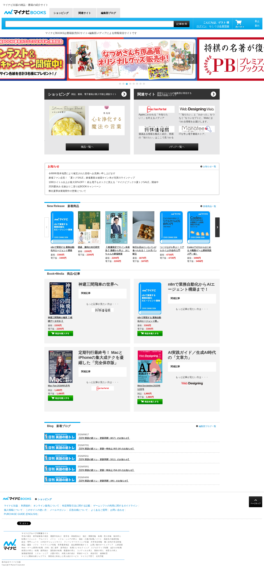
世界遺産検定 (63, 545)
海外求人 (117, 536)
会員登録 (224, 26)
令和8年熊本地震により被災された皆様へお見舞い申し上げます (82, 173)
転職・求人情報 (104, 536)
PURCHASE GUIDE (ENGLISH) (20, 514)
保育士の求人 (111, 550)
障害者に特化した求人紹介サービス (63, 556)
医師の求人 (99, 550)
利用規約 (25, 505)
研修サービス (83, 553)
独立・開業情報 (89, 536)
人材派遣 (119, 545)
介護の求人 (55, 553)
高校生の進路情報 (111, 539)
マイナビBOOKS (25, 11)
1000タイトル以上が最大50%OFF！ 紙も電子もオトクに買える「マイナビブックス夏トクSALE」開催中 (104, 182)
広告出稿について (78, 510)
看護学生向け (56, 536)
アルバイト (43, 539)
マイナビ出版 (11, 505)
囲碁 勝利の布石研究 (88, 247)
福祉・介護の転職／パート (90, 539)
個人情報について (13, 510)
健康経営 (104, 553)
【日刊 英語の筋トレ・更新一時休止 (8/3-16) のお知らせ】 (106, 448)
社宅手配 (100, 556)
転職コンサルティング (79, 548)
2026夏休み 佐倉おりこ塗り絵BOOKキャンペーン (75, 186)
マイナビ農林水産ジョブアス (34, 556)
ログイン (201, 26)
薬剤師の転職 (56, 550)
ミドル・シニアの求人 (67, 539)
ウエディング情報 (48, 545)
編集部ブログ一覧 (207, 426)
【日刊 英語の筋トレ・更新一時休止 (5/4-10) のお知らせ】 (106, 470)
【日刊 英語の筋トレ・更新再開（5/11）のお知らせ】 (104, 459)
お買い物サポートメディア (101, 545)
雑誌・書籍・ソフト (30, 545)
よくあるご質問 (99, 510)
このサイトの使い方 (36, 510)
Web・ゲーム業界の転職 (32, 548)
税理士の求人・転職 (30, 550)
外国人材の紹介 (68, 553)
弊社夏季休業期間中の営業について (67, 191)
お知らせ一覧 (209, 166)
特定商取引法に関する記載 (76, 505)
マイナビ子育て (87, 556)
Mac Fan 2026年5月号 (59, 385)
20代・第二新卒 (52, 548)
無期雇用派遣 (27, 553)
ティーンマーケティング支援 (76, 542)
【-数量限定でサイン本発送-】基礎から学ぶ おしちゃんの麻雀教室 (117, 250)
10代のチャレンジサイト (51, 542)
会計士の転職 (116, 548)
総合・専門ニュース (30, 542)
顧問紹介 (44, 550)
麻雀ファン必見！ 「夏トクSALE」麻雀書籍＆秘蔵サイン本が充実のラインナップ (92, 177)
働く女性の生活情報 (112, 542)
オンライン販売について (46, 505)
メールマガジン (58, 510)
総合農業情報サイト (79, 545)
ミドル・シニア (41, 553)
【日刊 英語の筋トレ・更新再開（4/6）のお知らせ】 (103, 481)
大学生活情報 (96, 542)
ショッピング (45, 499)
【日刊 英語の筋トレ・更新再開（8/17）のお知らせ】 (104, 438)
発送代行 (94, 553)
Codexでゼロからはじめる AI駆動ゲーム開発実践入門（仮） (199, 250)
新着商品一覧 (209, 206)
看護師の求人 (69, 550)
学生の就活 (26, 536)
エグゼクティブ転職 (99, 548)
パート (53, 539)
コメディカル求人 (84, 550)
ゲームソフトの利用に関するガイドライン (115, 505)
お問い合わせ (117, 510)
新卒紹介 (64, 548)
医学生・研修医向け (72, 536)
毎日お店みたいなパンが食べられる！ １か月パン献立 (145, 250)
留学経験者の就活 (40, 536)
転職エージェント (29, 539)
